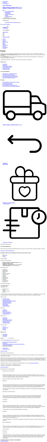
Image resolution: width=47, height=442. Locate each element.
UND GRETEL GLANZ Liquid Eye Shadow (11, 82)
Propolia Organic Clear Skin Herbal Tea (10, 85)
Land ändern (11, 338)
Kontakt (6, 15)
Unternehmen (5, 348)
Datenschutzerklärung (35, 363)
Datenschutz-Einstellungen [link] (7, 346)
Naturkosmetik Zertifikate (7, 66)
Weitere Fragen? (6, 303)
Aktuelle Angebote (6, 68)
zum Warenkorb (6, 3)
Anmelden (5, 309)
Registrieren (5, 310)
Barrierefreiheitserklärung (7, 345)
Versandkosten (7, 13)
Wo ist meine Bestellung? (9, 11)
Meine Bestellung (6, 298)
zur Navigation (5, 1)
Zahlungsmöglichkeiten (9, 14)
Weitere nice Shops (6, 349)
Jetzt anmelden (5, 28)
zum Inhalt (5, 2)
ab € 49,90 (12, 7)
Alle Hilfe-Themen (8, 16)
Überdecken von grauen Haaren (8, 74)
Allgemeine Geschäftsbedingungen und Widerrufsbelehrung (13, 344)
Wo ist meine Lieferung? (7, 312)
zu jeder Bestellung (12, 8)
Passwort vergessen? (6, 311)
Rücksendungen (8, 12)
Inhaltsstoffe (5, 65)
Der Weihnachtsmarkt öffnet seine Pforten (10, 76)
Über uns (4, 326)
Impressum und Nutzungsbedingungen (10, 342)
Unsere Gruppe (5, 327)
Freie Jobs (4, 329)
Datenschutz (5, 343)
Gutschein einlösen (6, 313)
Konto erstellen (5, 32)
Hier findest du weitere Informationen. (7, 250)
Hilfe (4, 10)
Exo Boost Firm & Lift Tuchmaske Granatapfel (11, 86)
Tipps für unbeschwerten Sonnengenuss (10, 75)
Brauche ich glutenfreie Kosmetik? (9, 77)
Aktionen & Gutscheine (7, 302)
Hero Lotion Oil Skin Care (7, 83)
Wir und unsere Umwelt (7, 67)
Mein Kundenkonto (6, 305)
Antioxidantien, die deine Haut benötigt (10, 73)
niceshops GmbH (9, 340)
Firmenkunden (5, 304)
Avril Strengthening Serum (7, 84)
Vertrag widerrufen (3, 351)
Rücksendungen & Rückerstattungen (9, 300)
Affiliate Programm (6, 69)
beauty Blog (5, 64)
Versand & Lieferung (6, 299)
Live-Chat (7, 17)
